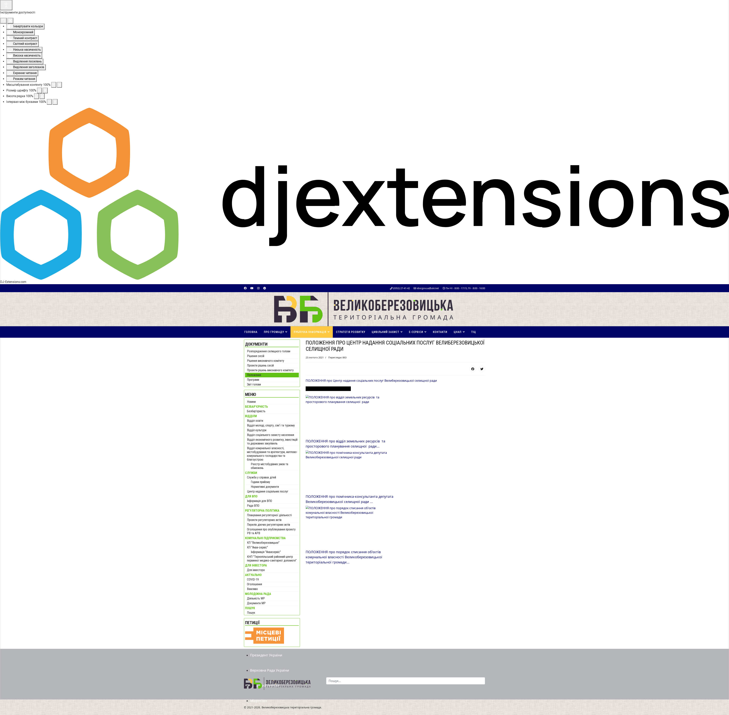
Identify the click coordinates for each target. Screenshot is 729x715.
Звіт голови (254, 384)
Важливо (252, 589)
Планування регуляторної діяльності (269, 515)
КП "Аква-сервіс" (257, 547)
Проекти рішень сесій (260, 365)
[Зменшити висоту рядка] (36, 96)
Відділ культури (256, 430)
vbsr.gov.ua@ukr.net (428, 288)
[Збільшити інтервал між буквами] (55, 102)
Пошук (251, 612)
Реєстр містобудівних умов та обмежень (269, 466)
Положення (254, 375)
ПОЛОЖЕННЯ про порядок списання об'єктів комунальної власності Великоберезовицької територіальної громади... (344, 557)
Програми (253, 379)
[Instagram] (258, 288)
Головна (250, 332)
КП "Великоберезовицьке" (263, 542)
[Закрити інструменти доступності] (10, 21)
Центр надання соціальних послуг (267, 491)
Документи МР (256, 603)
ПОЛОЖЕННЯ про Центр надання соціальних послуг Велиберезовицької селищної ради (371, 380)
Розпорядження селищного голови (268, 351)
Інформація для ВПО (259, 501)
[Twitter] (482, 369)
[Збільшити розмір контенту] (59, 85)
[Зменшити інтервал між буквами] (49, 102)
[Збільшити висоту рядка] (42, 96)
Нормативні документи (265, 486)
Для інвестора (256, 570)
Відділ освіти (255, 420)
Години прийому (260, 482)
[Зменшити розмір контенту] (53, 85)
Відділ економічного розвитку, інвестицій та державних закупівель (272, 441)
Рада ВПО (253, 505)
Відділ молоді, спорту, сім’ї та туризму (271, 425)
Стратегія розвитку (350, 332)
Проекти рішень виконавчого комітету (270, 370)
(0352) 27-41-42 (401, 288)
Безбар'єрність (256, 411)
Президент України (266, 655)
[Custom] (264, 288)
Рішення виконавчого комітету (265, 361)
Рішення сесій (255, 356)
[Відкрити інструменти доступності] (6, 5)
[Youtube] (251, 288)
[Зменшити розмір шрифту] (39, 90)
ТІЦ (473, 332)
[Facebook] (245, 288)
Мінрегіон (258, 700)
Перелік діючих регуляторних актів (268, 524)
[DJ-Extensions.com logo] (364, 193)
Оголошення (254, 584)
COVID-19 (253, 579)
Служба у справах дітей (261, 477)
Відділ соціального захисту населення (270, 435)
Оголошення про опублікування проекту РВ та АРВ (271, 531)
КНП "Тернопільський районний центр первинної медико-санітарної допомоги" (272, 558)
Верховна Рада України (269, 670)
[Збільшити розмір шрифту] (45, 90)
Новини (251, 402)
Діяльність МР (256, 598)
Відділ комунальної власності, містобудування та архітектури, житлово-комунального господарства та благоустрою (272, 453)
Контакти (440, 332)
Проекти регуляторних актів (264, 520)
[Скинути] (3, 21)
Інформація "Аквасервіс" (266, 552)
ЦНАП (458, 332)
